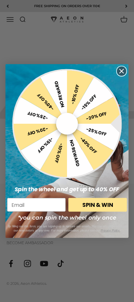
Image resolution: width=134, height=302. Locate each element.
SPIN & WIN (97, 205)
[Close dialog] (121, 71)
